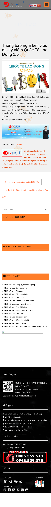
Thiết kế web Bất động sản (15, 317)
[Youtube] (5, 490)
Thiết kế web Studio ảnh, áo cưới (18, 310)
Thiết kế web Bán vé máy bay (17, 294)
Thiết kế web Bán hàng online (17, 288)
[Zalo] (5, 482)
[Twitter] (18, 490)
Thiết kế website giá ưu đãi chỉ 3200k (23, 182)
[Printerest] (22, 490)
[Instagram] (13, 490)
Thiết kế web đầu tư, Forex (15, 323)
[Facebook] (9, 490)
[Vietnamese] (39, 5)
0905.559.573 (21, 448)
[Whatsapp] (20, 482)
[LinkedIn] (27, 490)
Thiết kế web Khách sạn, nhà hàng (19, 301)
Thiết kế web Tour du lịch (15, 297)
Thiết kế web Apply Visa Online (17, 304)
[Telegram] (10, 482)
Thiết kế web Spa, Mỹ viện (15, 307)
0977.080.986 (20, 444)
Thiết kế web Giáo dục (13, 291)
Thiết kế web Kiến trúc (13, 313)
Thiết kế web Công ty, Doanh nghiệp (19, 285)
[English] (31, 5)
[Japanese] (35, 5)
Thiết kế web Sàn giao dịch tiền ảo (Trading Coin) (25, 326)
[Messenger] (15, 482)
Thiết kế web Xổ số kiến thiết (16, 320)
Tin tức (19, 144)
